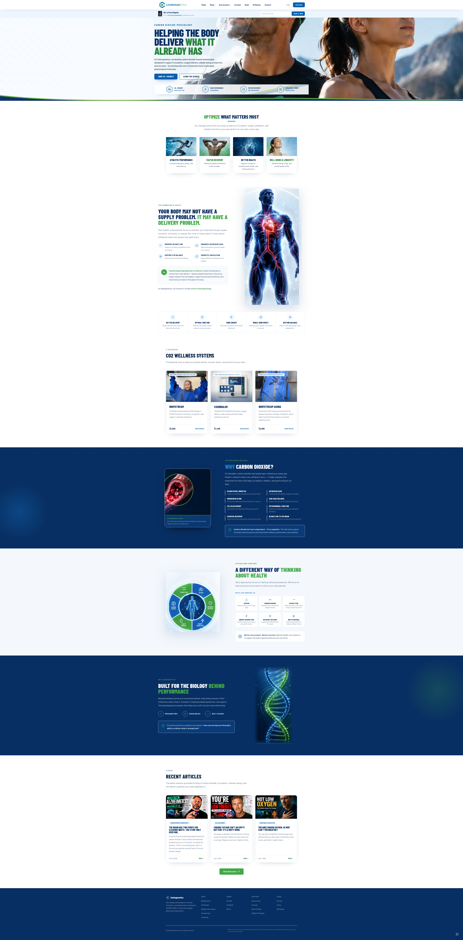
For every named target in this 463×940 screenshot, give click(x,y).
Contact (268, 5)
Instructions (225, 5)
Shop (212, 5)
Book (247, 5)
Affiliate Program (258, 913)
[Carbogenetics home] (173, 4)
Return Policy (256, 909)
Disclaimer (280, 909)
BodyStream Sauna (208, 909)
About (228, 909)
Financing (204, 917)
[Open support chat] (457, 934)
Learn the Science (191, 76)
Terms (279, 905)
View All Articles (230, 871)
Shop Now (298, 5)
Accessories (205, 913)
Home (204, 5)
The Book (229, 905)
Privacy (279, 901)
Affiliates (257, 5)
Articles (237, 5)
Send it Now (298, 14)
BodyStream (205, 901)
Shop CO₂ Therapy (166, 76)
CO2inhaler (205, 905)
